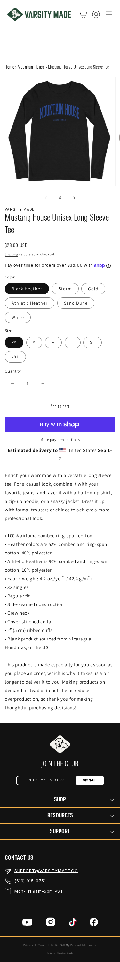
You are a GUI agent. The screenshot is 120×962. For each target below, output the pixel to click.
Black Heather (27, 289)
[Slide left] (46, 198)
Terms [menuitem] (42, 945)
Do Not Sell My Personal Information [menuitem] (74, 945)
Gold (93, 289)
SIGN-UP (90, 780)
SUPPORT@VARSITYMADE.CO (46, 870)
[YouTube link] (27, 923)
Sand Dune (76, 303)
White (18, 317)
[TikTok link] (73, 923)
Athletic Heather (30, 303)
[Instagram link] (50, 923)
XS (14, 342)
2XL (15, 357)
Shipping (11, 254)
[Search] (96, 14)
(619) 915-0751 (30, 880)
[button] (108, 14)
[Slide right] (74, 198)
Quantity (13, 371)
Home (9, 67)
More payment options (60, 439)
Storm (65, 289)
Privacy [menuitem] (28, 945)
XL (92, 342)
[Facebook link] (94, 923)
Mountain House (31, 67)
